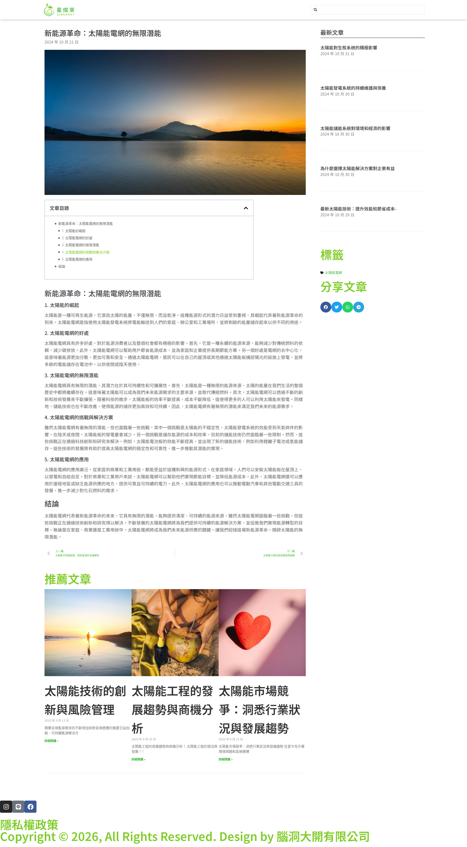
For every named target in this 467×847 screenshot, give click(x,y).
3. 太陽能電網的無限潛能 (80, 245)
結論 (61, 266)
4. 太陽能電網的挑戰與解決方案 (85, 252)
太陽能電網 (333, 272)
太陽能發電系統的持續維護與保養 (353, 88)
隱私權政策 (29, 824)
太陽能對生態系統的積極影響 (348, 47)
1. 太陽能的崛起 (74, 231)
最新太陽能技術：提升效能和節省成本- (358, 208)
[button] (245, 208)
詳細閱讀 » (51, 741)
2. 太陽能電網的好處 (77, 238)
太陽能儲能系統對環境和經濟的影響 (355, 128)
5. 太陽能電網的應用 (77, 259)
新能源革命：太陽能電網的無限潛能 (85, 224)
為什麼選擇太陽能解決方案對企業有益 (357, 168)
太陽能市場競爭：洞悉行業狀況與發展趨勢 (259, 709)
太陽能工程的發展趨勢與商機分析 (172, 709)
